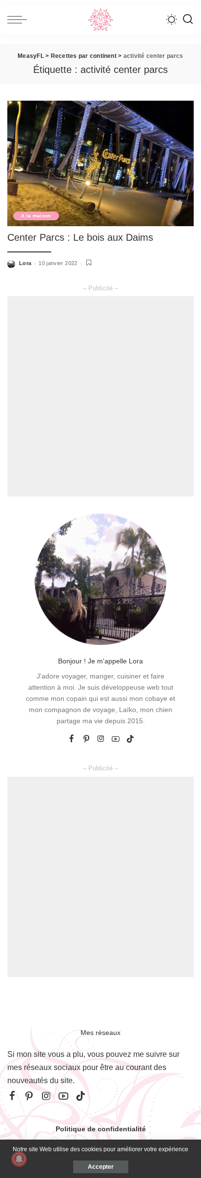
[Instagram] (101, 739)
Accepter (101, 1166)
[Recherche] (188, 19)
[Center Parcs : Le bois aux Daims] (100, 163)
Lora (25, 263)
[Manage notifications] (19, 1159)
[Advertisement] (100, 396)
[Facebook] (71, 739)
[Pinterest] (86, 739)
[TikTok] (130, 739)
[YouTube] (115, 739)
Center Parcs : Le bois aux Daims (80, 237)
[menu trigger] (19, 19)
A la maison (36, 215)
